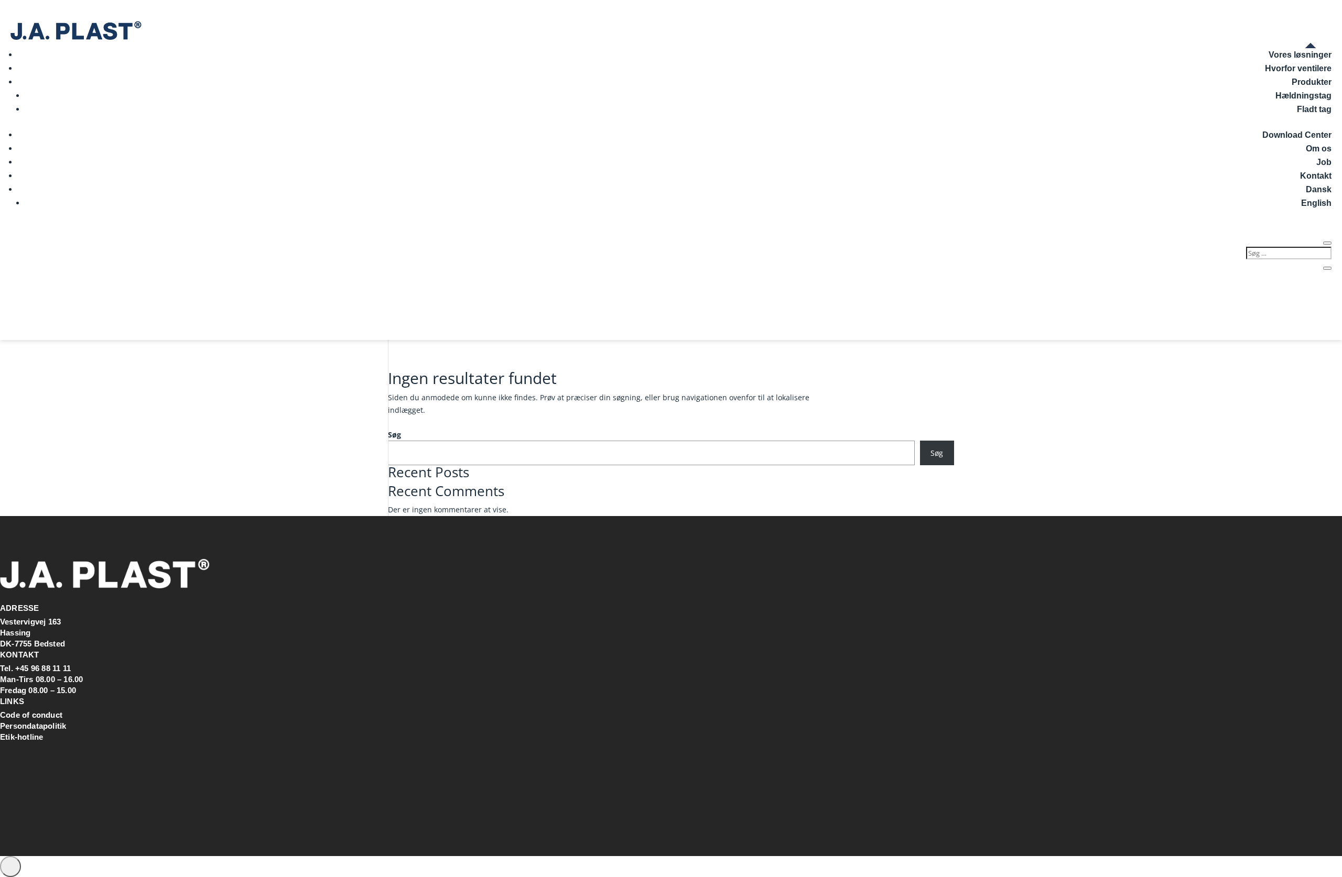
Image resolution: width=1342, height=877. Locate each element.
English (1316, 203)
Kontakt (1316, 175)
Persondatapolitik (33, 725)
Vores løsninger (1300, 54)
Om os (1319, 148)
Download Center (1297, 134)
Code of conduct (31, 714)
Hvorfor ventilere (1298, 68)
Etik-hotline (21, 736)
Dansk (1319, 189)
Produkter (1312, 82)
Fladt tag (1314, 109)
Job (1324, 162)
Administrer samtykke (10, 866)
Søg (394, 435)
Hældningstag (1303, 95)
